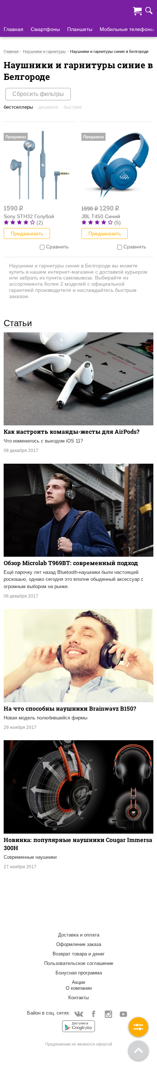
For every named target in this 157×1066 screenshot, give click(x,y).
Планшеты (79, 29)
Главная (13, 29)
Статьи (18, 323)
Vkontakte (79, 1014)
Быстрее (73, 107)
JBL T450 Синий (100, 216)
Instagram (109, 1014)
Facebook (94, 1014)
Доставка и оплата (78, 935)
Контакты (78, 997)
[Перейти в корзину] (137, 10)
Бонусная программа (78, 973)
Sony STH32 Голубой (29, 216)
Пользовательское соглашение (78, 963)
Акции (78, 982)
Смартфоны (45, 29)
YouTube (124, 1014)
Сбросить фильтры (38, 94)
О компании (79, 988)
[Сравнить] (42, 247)
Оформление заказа (78, 944)
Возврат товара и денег (79, 954)
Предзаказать (27, 233)
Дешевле (48, 107)
